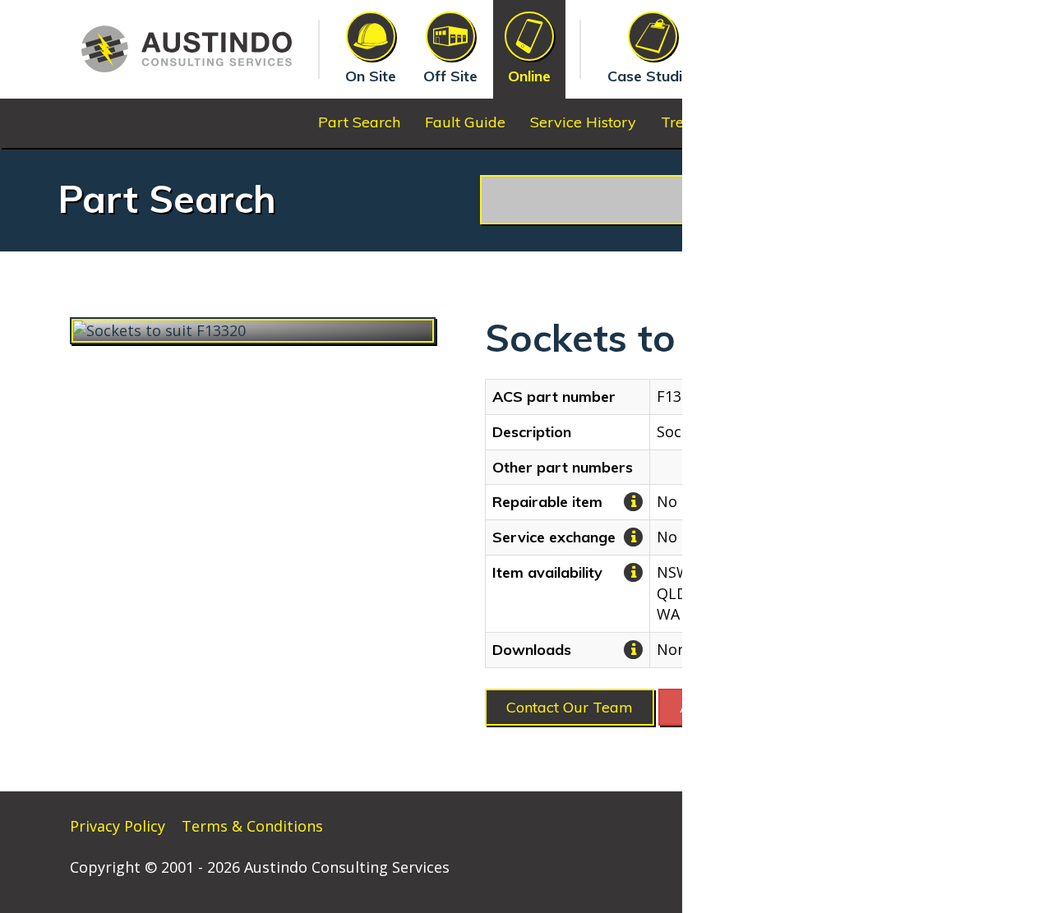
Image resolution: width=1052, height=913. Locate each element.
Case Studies (652, 76)
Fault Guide (465, 122)
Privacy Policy (117, 826)
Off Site (450, 76)
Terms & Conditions (252, 826)
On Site (370, 76)
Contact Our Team (569, 707)
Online (529, 76)
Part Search (359, 122)
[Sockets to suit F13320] (252, 331)
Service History (583, 122)
